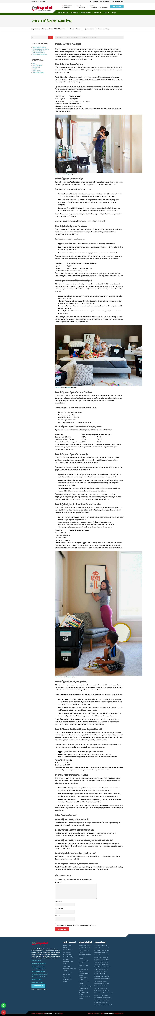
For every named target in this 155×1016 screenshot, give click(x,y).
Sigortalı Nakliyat (67, 952)
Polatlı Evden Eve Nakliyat (100, 1002)
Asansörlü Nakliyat (104, 1)
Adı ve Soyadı (59, 901)
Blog (34, 63)
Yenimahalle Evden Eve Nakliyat (102, 966)
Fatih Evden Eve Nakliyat (85, 954)
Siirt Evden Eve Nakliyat (38, 52)
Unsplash (68, 174)
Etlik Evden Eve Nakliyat (85, 945)
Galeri (105, 12)
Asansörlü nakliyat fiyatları (38, 968)
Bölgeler (96, 12)
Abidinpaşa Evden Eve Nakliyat (84, 997)
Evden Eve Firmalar (37, 65)
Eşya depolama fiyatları (37, 982)
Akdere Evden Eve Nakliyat (83, 966)
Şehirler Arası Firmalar (38, 72)
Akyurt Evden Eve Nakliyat (101, 969)
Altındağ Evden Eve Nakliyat (101, 945)
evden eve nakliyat (109, 1013)
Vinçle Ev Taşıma (67, 966)
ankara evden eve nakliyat (52, 1013)
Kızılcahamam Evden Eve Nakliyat (102, 997)
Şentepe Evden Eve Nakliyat (83, 957)
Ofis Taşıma (66, 959)
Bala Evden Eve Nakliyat (100, 974)
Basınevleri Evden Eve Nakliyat (84, 982)
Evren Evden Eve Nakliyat (100, 985)
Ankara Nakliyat (63, 12)
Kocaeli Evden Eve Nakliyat (39, 47)
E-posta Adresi (59, 908)
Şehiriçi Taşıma (85, 37)
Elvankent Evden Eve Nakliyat (84, 993)
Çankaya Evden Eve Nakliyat (101, 948)
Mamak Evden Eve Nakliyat (101, 957)
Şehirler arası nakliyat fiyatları (39, 974)
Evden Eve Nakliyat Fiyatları (117, 1)
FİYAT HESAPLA (117, 6)
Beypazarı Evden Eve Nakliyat (101, 976)
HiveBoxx (57, 174)
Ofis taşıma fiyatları (36, 979)
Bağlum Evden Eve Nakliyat (83, 978)
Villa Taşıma (66, 964)
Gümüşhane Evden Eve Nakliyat (41, 49)
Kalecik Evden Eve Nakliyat (101, 995)
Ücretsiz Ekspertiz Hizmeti (67, 980)
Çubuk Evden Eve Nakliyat (100, 981)
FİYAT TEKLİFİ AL (38, 986)
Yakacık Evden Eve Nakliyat (101, 964)
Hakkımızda (74, 12)
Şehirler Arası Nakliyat (68, 956)
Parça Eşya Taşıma (68, 961)
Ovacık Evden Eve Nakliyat (85, 986)
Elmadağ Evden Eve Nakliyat (101, 983)
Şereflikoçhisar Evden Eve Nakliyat (103, 1004)
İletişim (114, 12)
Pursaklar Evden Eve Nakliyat (101, 959)
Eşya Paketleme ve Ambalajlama (68, 973)
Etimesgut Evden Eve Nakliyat (101, 950)
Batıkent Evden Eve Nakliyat (83, 989)
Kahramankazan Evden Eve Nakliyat (103, 993)
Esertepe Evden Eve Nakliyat (84, 961)
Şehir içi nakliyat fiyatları (38, 971)
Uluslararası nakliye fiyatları (38, 976)
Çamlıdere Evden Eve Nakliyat (101, 978)
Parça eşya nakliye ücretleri (38, 963)
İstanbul (35, 69)
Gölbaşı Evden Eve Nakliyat (101, 952)
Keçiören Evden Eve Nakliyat (101, 955)
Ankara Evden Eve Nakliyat (67, 946)
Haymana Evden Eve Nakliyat (101, 990)
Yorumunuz (58, 882)
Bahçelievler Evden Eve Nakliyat (84, 974)
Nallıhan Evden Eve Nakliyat (101, 1000)
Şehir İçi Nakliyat (94, 1)
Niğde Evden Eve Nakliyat (39, 51)
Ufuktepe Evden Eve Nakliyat (84, 951)
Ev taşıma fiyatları (36, 960)
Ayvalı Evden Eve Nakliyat (85, 948)
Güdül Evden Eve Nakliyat (100, 988)
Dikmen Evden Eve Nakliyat (83, 970)
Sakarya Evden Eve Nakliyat (40, 54)
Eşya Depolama (67, 977)
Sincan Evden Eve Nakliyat (101, 962)
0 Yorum (94, 37)
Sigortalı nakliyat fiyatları (38, 966)
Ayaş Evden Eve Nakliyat (100, 971)
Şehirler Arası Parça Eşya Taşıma (69, 969)
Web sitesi (57, 915)
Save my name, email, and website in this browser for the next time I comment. (77, 925)
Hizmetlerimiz (85, 12)
